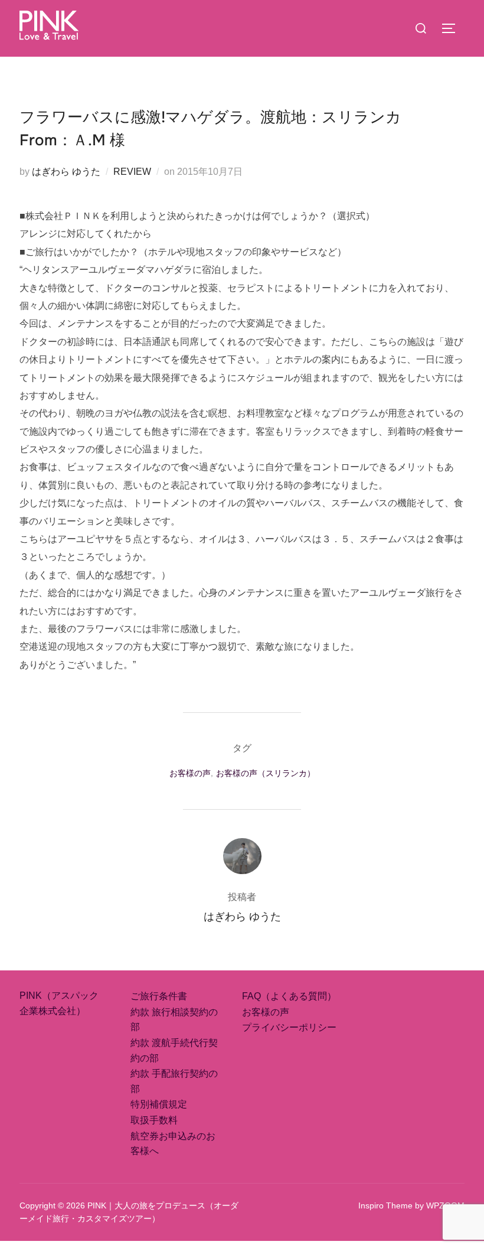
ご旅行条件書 (158, 996)
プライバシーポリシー (289, 1027)
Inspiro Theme (385, 1205)
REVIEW (132, 172)
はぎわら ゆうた (66, 172)
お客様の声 (190, 773)
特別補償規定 (158, 1104)
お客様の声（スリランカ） (265, 773)
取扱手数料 (154, 1120)
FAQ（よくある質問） (289, 996)
